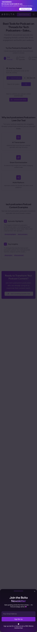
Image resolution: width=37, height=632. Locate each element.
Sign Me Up (18, 619)
